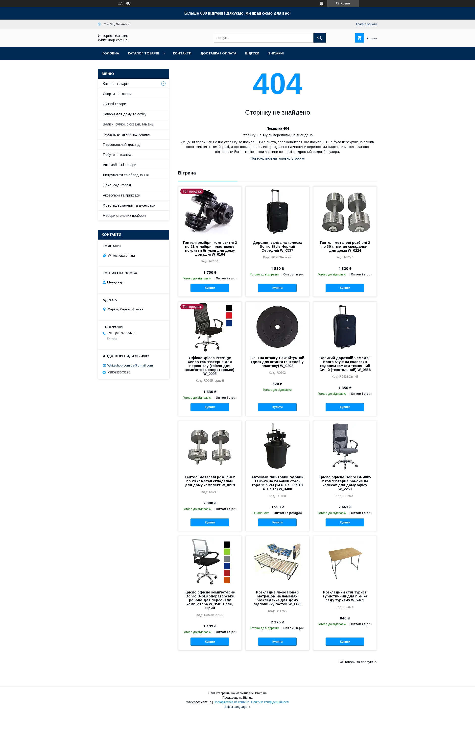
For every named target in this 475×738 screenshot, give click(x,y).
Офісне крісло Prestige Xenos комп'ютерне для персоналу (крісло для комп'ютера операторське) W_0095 (209, 366)
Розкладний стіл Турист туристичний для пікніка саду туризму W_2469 (345, 596)
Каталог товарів (143, 53)
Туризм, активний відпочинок (126, 134)
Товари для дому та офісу (124, 114)
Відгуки (252, 53)
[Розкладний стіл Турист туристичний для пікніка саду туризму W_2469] (345, 561)
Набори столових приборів (124, 216)
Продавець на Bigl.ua (237, 697)
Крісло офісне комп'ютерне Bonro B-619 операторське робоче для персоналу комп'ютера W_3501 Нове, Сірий (210, 600)
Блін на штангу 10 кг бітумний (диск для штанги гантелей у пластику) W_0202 (277, 362)
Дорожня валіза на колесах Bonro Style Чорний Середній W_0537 (277, 246)
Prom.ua (261, 693)
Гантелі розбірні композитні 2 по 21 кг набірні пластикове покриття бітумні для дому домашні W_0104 (210, 248)
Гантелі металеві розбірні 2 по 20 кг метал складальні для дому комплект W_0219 (210, 481)
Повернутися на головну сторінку (278, 158)
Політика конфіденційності (270, 702)
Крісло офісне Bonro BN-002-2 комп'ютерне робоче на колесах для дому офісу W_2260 (345, 483)
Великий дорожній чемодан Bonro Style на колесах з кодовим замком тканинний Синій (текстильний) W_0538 (345, 364)
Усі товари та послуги (356, 662)
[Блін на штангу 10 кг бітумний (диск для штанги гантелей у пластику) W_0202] (277, 326)
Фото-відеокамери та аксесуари (129, 205)
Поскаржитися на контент (231, 702)
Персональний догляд (121, 145)
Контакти (182, 53)
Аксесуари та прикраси (121, 195)
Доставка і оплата (218, 53)
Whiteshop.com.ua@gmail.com (130, 365)
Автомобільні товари (119, 165)
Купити (210, 288)
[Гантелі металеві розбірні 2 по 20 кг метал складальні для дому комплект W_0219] (209, 446)
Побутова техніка (117, 155)
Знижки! (276, 53)
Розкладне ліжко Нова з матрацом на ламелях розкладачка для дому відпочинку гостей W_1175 (277, 598)
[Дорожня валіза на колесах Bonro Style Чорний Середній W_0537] (277, 211)
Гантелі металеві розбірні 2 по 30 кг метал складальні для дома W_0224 (345, 246)
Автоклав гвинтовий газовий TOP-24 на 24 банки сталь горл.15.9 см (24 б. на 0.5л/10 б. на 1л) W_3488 (277, 483)
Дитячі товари (114, 104)
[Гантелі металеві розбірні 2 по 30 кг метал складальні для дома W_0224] (345, 211)
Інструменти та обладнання (126, 175)
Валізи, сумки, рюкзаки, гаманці (128, 124)
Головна (110, 53)
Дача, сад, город (117, 185)
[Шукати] (319, 38)
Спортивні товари (117, 94)
